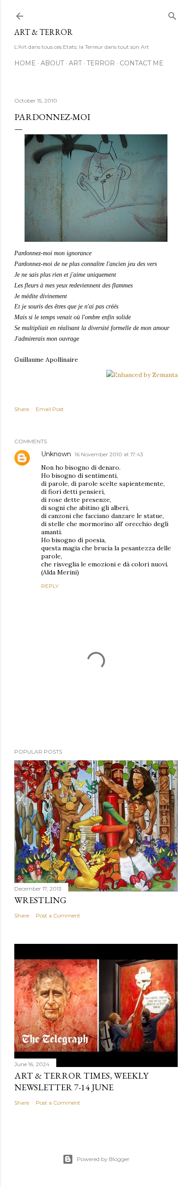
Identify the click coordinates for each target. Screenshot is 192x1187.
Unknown (56, 454)
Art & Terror (43, 32)
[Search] (172, 14)
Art (75, 63)
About (52, 63)
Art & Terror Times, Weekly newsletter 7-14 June (81, 1081)
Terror (101, 63)
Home (25, 63)
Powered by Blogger (103, 1159)
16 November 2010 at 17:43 (109, 454)
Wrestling (40, 900)
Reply (49, 586)
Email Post (50, 409)
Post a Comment (58, 915)
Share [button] (21, 409)
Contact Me (141, 63)
